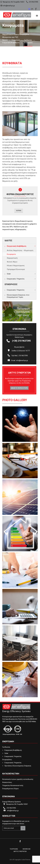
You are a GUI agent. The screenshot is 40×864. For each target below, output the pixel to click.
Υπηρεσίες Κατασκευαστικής (12, 785)
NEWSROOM (26, 849)
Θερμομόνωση (12, 258)
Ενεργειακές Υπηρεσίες (16, 279)
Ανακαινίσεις (7, 782)
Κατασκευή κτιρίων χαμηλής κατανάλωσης (17, 779)
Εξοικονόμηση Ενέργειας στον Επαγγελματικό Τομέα (18, 296)
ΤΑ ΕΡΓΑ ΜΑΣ (14, 849)
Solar (9, 274)
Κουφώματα (11, 254)
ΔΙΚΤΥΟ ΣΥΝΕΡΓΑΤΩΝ (20, 851)
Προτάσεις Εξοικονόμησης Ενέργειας (18, 766)
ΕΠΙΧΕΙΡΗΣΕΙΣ (11, 284)
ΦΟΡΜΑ (18, 210)
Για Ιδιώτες (6, 747)
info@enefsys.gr (9, 6)
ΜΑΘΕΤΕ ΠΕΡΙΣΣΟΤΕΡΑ (19, 388)
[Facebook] (35, 9)
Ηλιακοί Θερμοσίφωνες (16, 266)
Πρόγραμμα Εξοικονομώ (16, 269)
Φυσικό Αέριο (12, 262)
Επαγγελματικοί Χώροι (10, 788)
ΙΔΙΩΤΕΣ (8, 240)
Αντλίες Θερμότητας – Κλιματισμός (20, 250)
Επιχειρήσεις (7, 759)
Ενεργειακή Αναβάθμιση (16, 246)
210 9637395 (33, 2)
